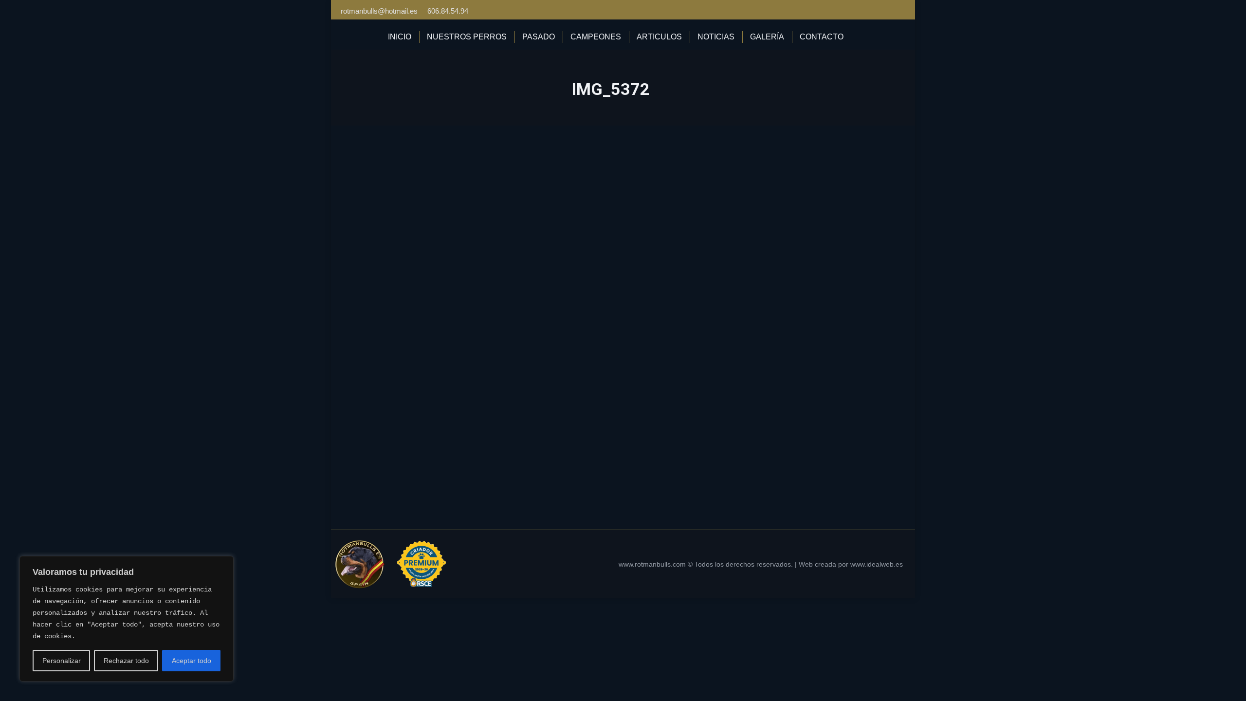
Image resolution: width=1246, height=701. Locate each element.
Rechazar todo (126, 660)
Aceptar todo (191, 660)
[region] (126, 619)
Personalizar (61, 660)
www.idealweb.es (876, 564)
